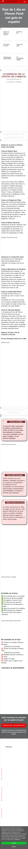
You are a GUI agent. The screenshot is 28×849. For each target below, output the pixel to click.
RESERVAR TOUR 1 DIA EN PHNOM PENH (14, 725)
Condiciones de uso (10, 815)
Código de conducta (10, 773)
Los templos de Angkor (11, 771)
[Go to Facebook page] (12, 824)
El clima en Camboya (10, 777)
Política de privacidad (10, 811)
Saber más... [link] (18, 839)
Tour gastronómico (9, 796)
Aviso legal (6, 809)
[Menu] (25, 2)
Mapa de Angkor (8, 779)
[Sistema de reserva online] (7, 60)
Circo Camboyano (9, 798)
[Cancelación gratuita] (21, 60)
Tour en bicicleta (8, 792)
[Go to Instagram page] (9, 824)
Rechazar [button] (14, 846)
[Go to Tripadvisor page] (18, 824)
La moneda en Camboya (11, 775)
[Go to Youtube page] (15, 824)
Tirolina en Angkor (9, 800)
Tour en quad (7, 794)
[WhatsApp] (14, 750)
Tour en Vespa (8, 790)
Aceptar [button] (14, 843)
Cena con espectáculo (10, 788)
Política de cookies (9, 813)
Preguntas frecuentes (10, 769)
